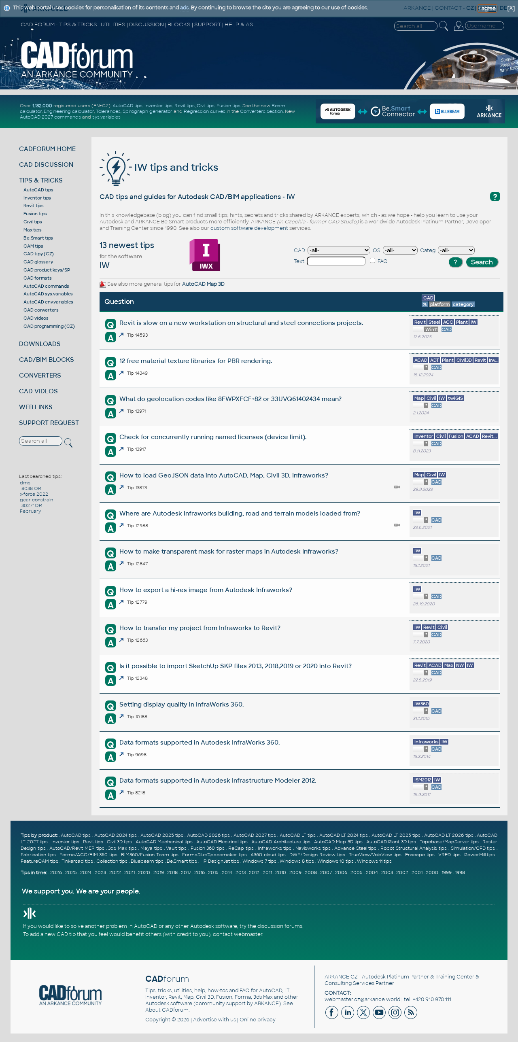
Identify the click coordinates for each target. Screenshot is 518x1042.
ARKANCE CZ (341, 977)
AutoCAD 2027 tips (255, 835)
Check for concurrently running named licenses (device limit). (212, 437)
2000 (432, 872)
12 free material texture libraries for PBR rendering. (195, 361)
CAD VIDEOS (38, 391)
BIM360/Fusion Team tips (149, 854)
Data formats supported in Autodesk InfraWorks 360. (199, 742)
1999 (447, 872)
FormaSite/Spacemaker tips (214, 854)
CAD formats (37, 278)
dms (25, 483)
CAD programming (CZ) (48, 326)
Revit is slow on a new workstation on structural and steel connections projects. (241, 323)
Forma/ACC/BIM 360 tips (88, 854)
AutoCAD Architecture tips (280, 842)
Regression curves (204, 111)
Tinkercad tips (77, 861)
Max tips (32, 230)
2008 (311, 872)
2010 (280, 872)
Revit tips (184, 105)
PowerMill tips (479, 854)
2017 (186, 872)
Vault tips (176, 848)
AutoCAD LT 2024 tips (343, 835)
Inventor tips (158, 105)
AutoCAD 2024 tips (115, 835)
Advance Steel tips (355, 848)
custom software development (249, 228)
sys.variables (106, 117)
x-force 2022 (34, 494)
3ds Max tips (122, 848)
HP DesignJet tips (219, 861)
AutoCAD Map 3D (203, 284)
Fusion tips (228, 105)
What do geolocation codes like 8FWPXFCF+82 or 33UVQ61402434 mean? (230, 399)
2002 (402, 872)
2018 (172, 872)
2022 (115, 872)
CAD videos (36, 318)
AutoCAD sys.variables (48, 294)
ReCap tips (241, 848)
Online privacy (258, 1020)
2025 (71, 872)
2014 (227, 872)
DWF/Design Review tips (317, 854)
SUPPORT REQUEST (49, 423)
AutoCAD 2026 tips (208, 835)
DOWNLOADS (40, 344)
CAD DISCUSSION (46, 164)
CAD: (300, 250)
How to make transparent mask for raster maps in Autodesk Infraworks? (228, 551)
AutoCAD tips (127, 105)
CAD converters (41, 310)
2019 (158, 872)
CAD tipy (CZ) (38, 254)
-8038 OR (30, 488)
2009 (295, 872)
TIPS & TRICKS (41, 180)
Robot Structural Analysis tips (413, 848)
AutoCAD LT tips (298, 835)
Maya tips (151, 848)
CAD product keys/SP (46, 270)
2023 (100, 872)
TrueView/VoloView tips (375, 854)
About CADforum (167, 1010)
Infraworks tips (275, 848)
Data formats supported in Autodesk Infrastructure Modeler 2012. (217, 780)
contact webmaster (237, 934)
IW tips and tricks (175, 167)
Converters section (261, 111)
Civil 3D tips (119, 842)
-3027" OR (31, 505)
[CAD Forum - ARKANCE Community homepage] (77, 77)
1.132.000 (42, 105)
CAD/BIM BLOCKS (46, 359)
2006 (341, 872)
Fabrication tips (38, 854)
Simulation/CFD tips (473, 848)
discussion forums (279, 926)
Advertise (205, 1020)
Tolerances (108, 111)
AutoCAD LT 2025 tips (396, 835)
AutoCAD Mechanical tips (164, 842)
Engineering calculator (69, 111)
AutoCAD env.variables (48, 302)
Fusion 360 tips (208, 848)
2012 (254, 872)
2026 (56, 872)
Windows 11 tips (374, 861)
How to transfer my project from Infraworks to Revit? (199, 628)
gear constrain (36, 500)
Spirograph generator (147, 111)
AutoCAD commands (46, 286)
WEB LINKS (36, 407)
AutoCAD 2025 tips (161, 835)
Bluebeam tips (147, 861)
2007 (326, 872)
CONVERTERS (40, 375)
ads (184, 7)
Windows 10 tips (335, 861)
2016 (199, 872)
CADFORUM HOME (47, 149)
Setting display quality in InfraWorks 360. (181, 704)
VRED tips (449, 854)
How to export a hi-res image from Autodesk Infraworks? (205, 590)
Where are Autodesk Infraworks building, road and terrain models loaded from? (239, 513)
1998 (460, 872)
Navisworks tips (313, 848)
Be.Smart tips (38, 238)
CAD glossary (38, 262)
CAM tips (33, 246)
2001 (417, 872)
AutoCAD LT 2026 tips (448, 835)
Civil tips (205, 105)
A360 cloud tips (268, 854)
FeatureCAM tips (39, 861)
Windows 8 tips (297, 861)
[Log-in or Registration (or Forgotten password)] (458, 31)
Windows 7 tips (259, 861)
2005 (356, 872)
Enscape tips (420, 854)
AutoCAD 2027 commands (50, 117)
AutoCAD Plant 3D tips (391, 842)
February (30, 511)
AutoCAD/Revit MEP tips (76, 848)
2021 (129, 872)
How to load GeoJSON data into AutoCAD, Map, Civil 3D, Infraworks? (223, 475)
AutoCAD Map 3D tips (338, 842)
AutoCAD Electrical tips (222, 842)
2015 (213, 872)
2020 (144, 872)
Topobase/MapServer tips (449, 842)
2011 (267, 872)
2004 (372, 872)
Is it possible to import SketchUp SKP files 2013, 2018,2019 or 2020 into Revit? (235, 666)
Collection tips (111, 861)
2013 (241, 872)
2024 (85, 872)
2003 (387, 872)
